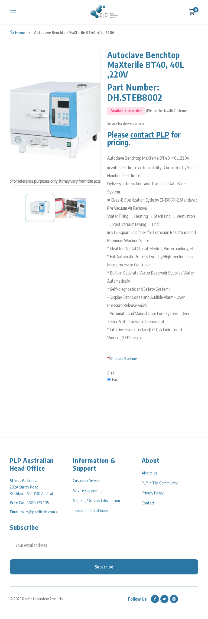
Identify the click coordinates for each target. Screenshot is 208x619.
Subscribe (104, 567)
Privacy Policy (153, 492)
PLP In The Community (160, 482)
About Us (149, 472)
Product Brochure (124, 358)
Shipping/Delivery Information (96, 500)
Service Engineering (88, 490)
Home (20, 32)
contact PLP (149, 134)
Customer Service (86, 480)
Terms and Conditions (90, 510)
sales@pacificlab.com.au (40, 511)
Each (115, 379)
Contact (148, 502)
